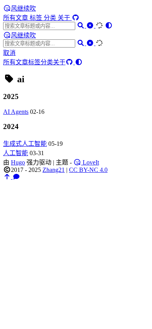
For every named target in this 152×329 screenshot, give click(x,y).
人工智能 (15, 153)
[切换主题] (109, 25)
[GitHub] (76, 17)
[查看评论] (16, 176)
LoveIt (90, 162)
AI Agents (15, 111)
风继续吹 (23, 8)
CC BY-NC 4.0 (88, 169)
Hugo (18, 162)
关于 (65, 17)
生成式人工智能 (25, 143)
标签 (37, 17)
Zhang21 (53, 169)
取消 (9, 53)
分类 (51, 17)
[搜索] (81, 25)
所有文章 (16, 17)
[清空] (90, 25)
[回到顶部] (7, 176)
